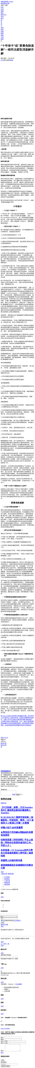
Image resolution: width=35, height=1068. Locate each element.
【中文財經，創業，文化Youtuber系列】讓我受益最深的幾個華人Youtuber (17, 810)
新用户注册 (4, 924)
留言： (3, 1050)
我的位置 (4, 873)
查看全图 (10, 873)
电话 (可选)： (5, 1041)
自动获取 (19, 984)
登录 (13, 794)
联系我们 (7, 879)
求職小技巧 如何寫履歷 (12, 827)
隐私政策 (7, 882)
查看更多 (3, 803)
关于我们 (7, 877)
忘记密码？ (17, 920)
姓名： (3, 1037)
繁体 (11, 60)
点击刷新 (17, 938)
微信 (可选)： (5, 1043)
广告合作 (7, 880)
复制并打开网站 (5, 1066)
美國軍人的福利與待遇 (11, 860)
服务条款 (7, 884)
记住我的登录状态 (8, 920)
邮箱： (3, 1039)
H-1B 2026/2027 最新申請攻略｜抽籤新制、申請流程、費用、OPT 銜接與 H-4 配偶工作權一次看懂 (17, 820)
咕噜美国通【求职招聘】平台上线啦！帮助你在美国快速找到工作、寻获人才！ (17, 843)
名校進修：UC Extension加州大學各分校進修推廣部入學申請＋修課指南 (17, 853)
